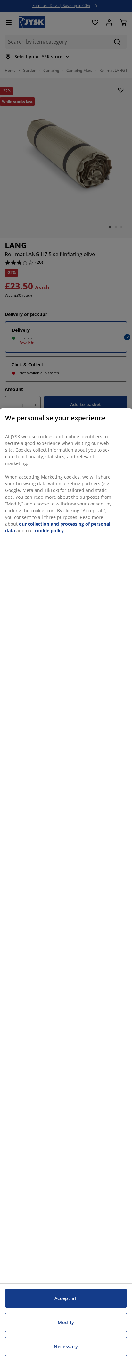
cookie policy (49, 531)
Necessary (66, 1346)
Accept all (66, 1298)
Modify (66, 1322)
